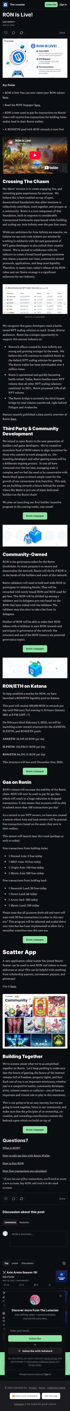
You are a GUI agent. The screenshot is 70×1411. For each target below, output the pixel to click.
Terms (42, 1387)
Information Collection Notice (41, 1361)
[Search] (64, 1263)
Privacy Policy (34, 1364)
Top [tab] (6, 1263)
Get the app (51, 1395)
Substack (19, 1404)
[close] (60, 1296)
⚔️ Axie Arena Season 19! (20, 1272)
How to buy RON (13, 1163)
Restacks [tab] (24, 1222)
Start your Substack (26, 1395)
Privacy (33, 1387)
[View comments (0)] (13, 32)
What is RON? (11, 1148)
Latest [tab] (15, 1263)
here (5, 97)
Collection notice (56, 1387)
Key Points (8, 1276)
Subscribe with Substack (37, 1350)
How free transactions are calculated (25, 1171)
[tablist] (17, 1222)
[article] (35, 1278)
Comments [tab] (10, 1222)
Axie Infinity (9, 22)
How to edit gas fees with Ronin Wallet (26, 1156)
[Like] (6, 32)
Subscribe (51, 4)
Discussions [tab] (27, 1263)
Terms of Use (50, 1358)
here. (38, 105)
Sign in (63, 4)
